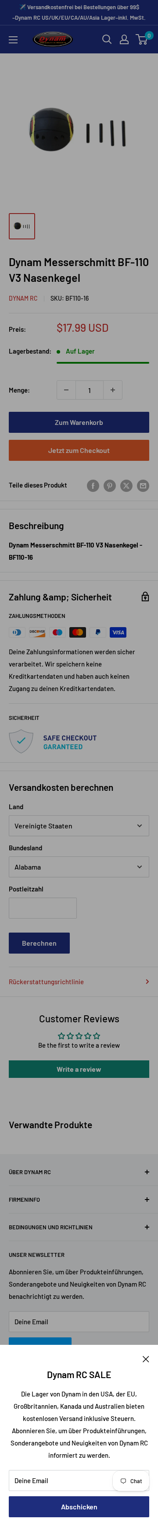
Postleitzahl (26, 889)
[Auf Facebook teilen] (93, 484)
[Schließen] (146, 1358)
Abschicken (79, 1506)
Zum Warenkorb (79, 422)
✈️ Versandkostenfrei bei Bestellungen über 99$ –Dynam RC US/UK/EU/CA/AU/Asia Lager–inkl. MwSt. (79, 12)
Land (16, 806)
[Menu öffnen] (13, 39)
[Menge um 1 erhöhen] (113, 390)
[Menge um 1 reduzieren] (66, 390)
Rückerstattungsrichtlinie (46, 982)
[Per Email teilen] (143, 484)
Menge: (19, 390)
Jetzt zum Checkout (79, 450)
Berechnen (39, 943)
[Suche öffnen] (107, 39)
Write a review (79, 1069)
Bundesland (25, 848)
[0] (141, 39)
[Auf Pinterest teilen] (110, 484)
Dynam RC (23, 298)
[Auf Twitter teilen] (126, 484)
